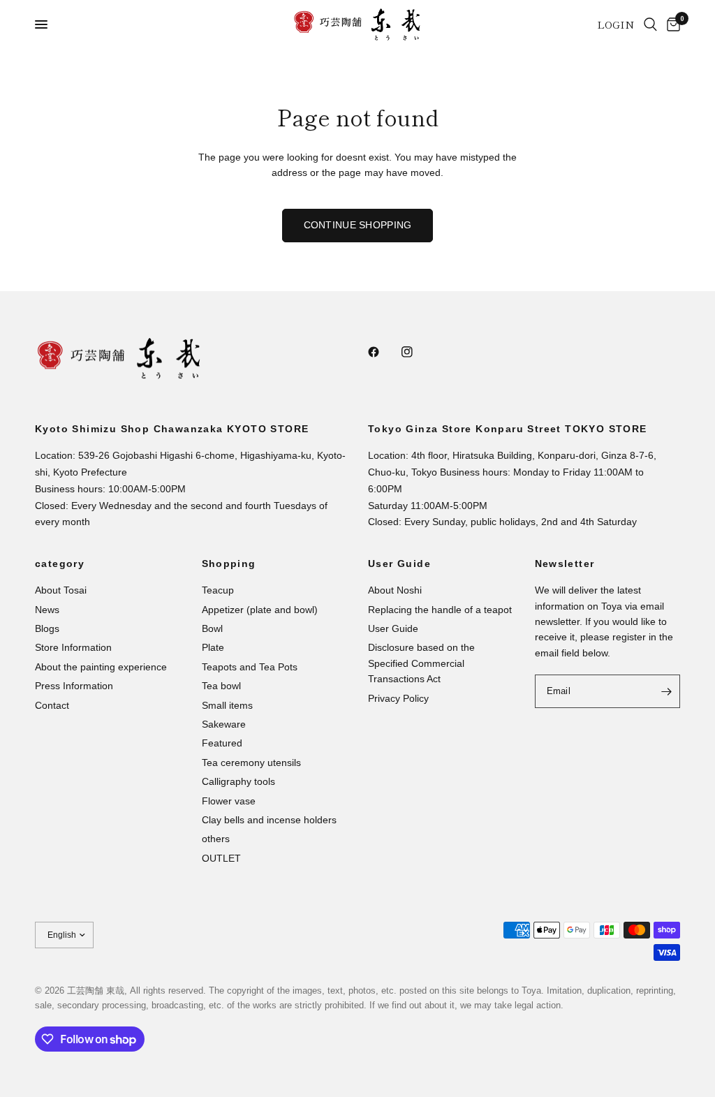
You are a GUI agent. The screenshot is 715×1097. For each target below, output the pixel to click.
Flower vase (229, 801)
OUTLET (221, 858)
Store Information (73, 647)
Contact (52, 705)
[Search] (650, 24)
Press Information (74, 685)
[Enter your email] (666, 691)
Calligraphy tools (238, 781)
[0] (671, 24)
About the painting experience (101, 666)
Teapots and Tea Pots (249, 666)
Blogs (47, 628)
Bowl (212, 628)
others (216, 838)
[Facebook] (383, 352)
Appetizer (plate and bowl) (260, 609)
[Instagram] (416, 352)
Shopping (229, 563)
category (59, 563)
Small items (227, 705)
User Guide (399, 563)
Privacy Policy (398, 698)
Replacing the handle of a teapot (440, 609)
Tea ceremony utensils (251, 762)
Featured (222, 743)
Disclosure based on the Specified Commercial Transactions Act (421, 663)
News (47, 609)
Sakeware (224, 724)
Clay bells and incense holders (269, 819)
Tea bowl (221, 685)
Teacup (218, 590)
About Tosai (61, 590)
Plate (213, 647)
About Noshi (395, 590)
